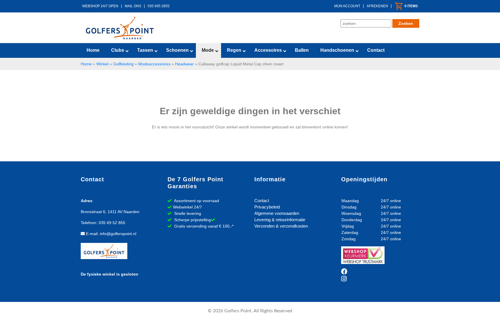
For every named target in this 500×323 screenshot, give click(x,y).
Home (86, 64)
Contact (261, 200)
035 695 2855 (159, 6)
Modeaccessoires (154, 64)
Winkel (102, 64)
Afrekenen (377, 6)
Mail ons (133, 6)
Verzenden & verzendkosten (281, 226)
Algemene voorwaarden (276, 213)
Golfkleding (123, 64)
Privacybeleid (267, 206)
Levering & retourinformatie (279, 219)
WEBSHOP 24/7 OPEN (100, 6)
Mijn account (347, 6)
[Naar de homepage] (120, 28)
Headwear (184, 64)
